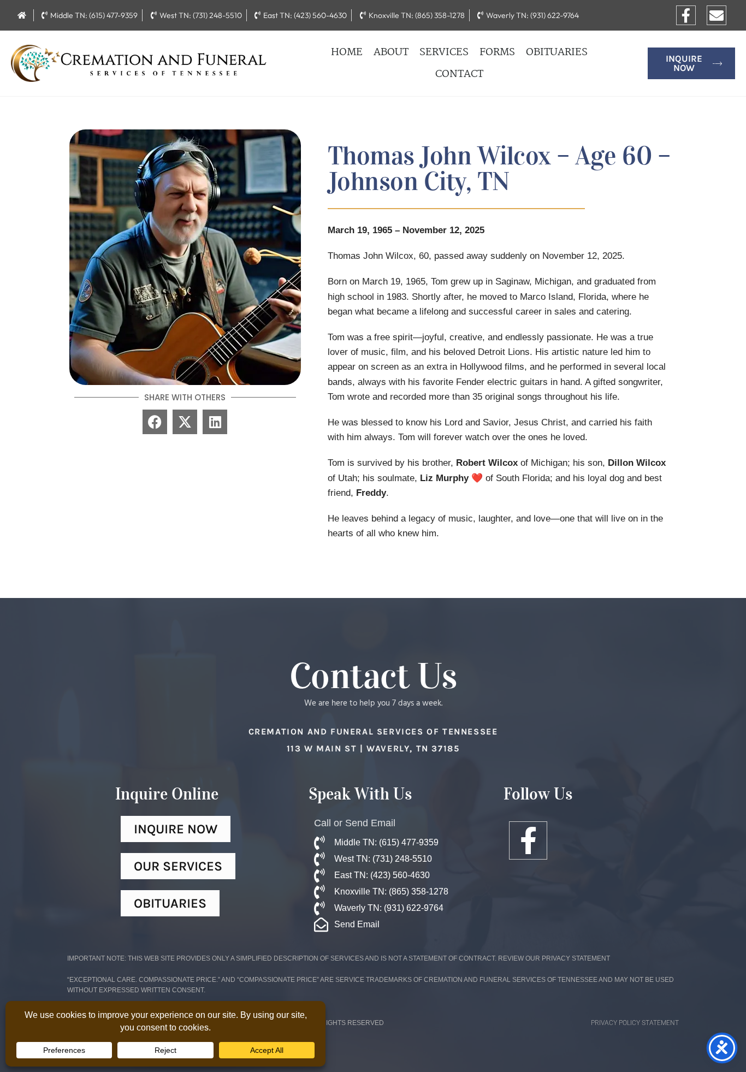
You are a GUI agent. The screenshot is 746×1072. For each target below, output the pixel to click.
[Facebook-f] (686, 15)
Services (444, 52)
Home (347, 52)
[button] (155, 422)
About (391, 52)
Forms (497, 52)
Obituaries (557, 52)
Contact (459, 74)
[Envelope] (716, 15)
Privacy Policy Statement (635, 1023)
